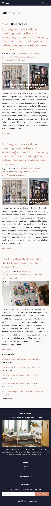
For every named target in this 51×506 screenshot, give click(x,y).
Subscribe (42, 494)
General (13, 278)
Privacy (25, 470)
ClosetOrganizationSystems (13, 60)
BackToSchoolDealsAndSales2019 (16, 274)
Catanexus (32, 501)
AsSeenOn (23, 53)
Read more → (8, 133)
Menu (7, 3)
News (5, 24)
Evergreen (38, 274)
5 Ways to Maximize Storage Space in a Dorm (21, 359)
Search (25, 467)
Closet (4, 57)
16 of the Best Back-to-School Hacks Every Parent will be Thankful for (22, 263)
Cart (47, 3)
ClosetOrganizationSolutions (22, 57)
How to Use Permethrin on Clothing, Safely (20, 375)
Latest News (25, 413)
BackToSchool (36, 53)
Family (4, 278)
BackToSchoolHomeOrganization (15, 172)
